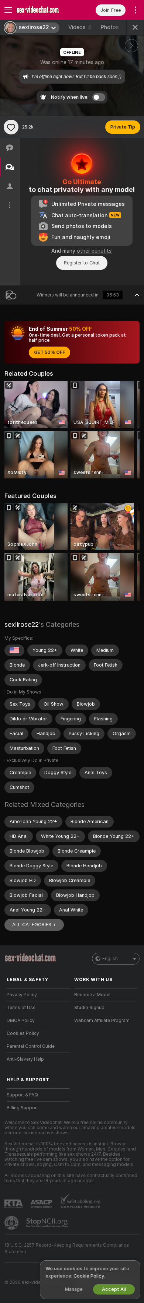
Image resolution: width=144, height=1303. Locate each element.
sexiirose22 (21, 624)
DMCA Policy (21, 1020)
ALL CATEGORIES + (34, 924)
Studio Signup (89, 1007)
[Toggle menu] (8, 10)
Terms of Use (21, 1007)
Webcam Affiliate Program (102, 1020)
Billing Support (22, 1107)
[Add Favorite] (11, 127)
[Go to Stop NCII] (47, 1222)
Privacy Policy (22, 994)
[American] (14, 650)
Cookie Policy (88, 1276)
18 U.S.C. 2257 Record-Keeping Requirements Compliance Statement (66, 1248)
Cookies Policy (23, 1033)
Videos (80, 27)
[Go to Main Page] (44, 10)
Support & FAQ (22, 1094)
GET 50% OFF (49, 352)
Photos (113, 27)
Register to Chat (82, 263)
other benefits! (95, 251)
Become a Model (92, 994)
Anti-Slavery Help (25, 1059)
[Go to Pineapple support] (12, 1223)
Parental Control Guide (31, 1046)
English (110, 958)
